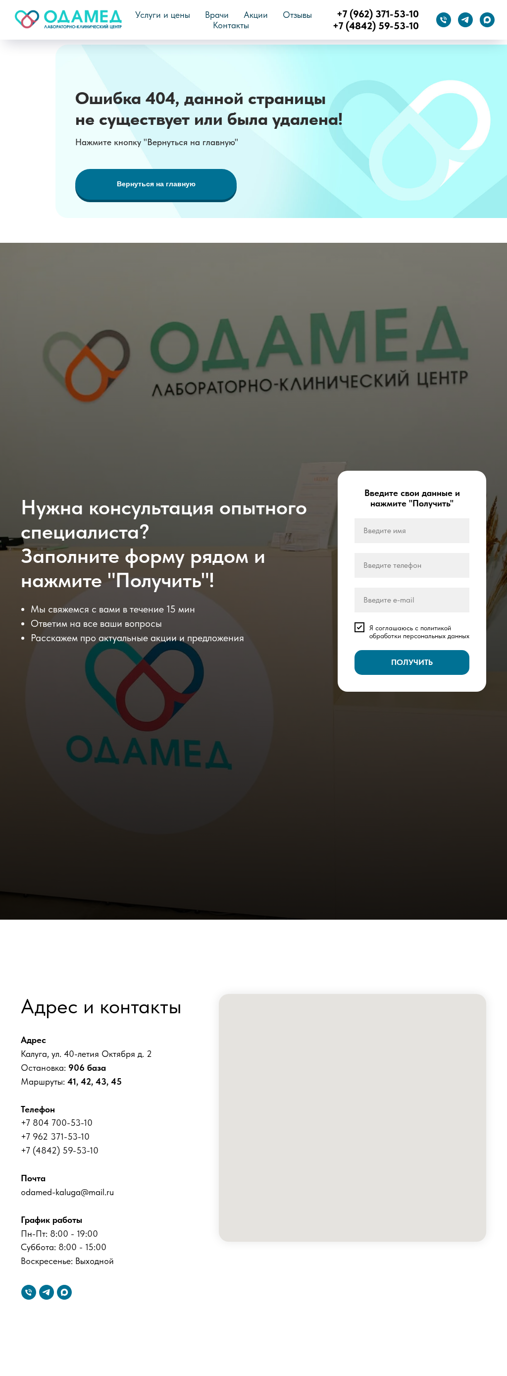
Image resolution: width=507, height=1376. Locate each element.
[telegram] (465, 19)
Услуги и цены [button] (162, 14)
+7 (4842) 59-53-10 (376, 26)
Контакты (231, 25)
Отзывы (297, 14)
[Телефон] (443, 19)
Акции (256, 14)
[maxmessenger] (487, 19)
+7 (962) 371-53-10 (378, 14)
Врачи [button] (217, 14)
